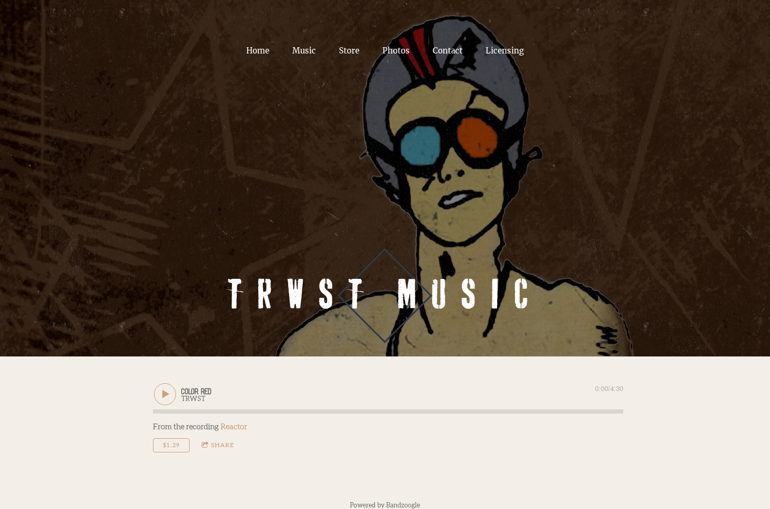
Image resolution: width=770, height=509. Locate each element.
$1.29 (171, 445)
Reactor (234, 427)
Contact (448, 51)
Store (349, 51)
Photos (396, 51)
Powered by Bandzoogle (385, 505)
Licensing (505, 51)
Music (304, 51)
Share (222, 445)
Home (257, 51)
